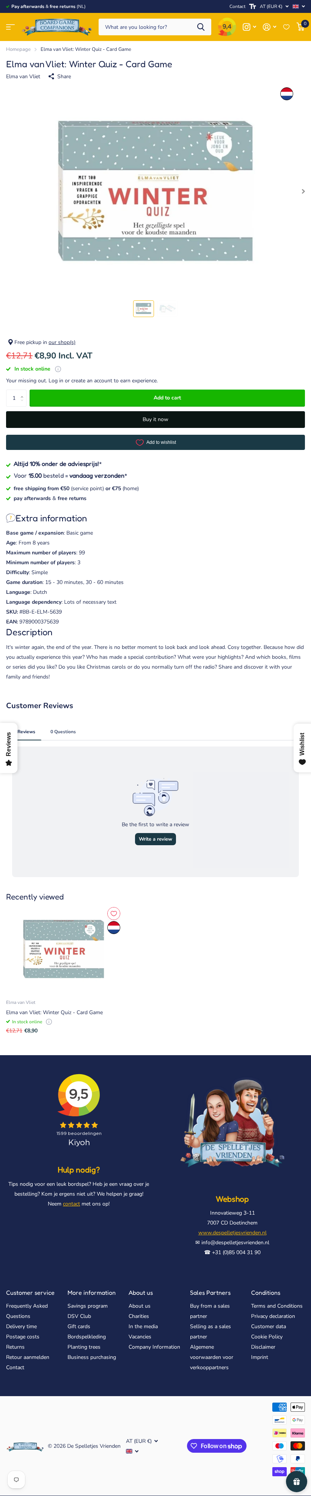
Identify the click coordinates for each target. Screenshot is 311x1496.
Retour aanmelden (27, 1357)
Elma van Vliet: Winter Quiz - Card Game (54, 1012)
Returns (15, 1347)
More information (92, 1292)
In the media (143, 1326)
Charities (139, 1316)
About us (141, 1292)
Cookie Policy (267, 1336)
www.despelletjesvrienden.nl (232, 1232)
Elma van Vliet (23, 76)
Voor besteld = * (70, 475)
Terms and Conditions (277, 1306)
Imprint (259, 1357)
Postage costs (22, 1336)
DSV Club (79, 1316)
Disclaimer (263, 1347)
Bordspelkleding (87, 1336)
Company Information (154, 1347)
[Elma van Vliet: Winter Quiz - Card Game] (63, 949)
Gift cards (79, 1326)
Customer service (30, 1292)
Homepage (18, 49)
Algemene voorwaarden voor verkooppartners (211, 1357)
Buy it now (155, 419)
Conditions (265, 1292)
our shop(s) (62, 342)
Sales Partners (210, 1292)
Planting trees (84, 1347)
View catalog (10, 27)
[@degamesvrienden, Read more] (249, 27)
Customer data (268, 1326)
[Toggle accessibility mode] (252, 6)
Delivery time (21, 1326)
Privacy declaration (273, 1316)
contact (71, 1203)
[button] (23, 392)
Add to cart (167, 397)
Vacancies (140, 1336)
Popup (58, 368)
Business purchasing (92, 1357)
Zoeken (200, 27)
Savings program (88, 1306)
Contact (237, 6)
